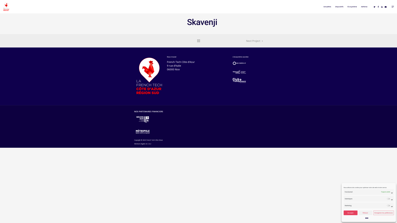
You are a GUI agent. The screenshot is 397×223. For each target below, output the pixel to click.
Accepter (350, 213)
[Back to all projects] (198, 40)
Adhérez (364, 7)
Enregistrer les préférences (383, 213)
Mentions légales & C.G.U (142, 144)
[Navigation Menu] (393, 7)
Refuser (365, 213)
